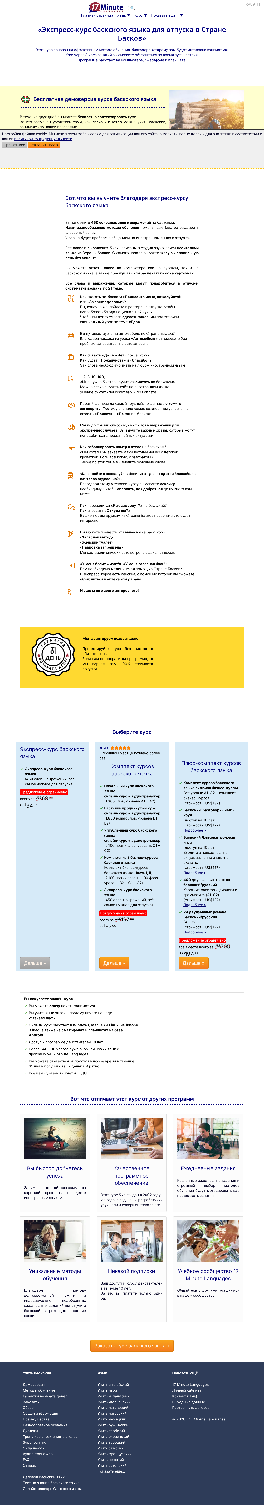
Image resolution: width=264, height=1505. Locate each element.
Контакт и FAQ (184, 1396)
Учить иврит (108, 1390)
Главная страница (97, 15)
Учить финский (110, 1448)
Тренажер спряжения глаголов (50, 1436)
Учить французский (115, 1454)
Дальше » (35, 963)
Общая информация (40, 1413)
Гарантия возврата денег (45, 1396)
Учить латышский (113, 1407)
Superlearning (34, 1442)
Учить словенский (113, 1436)
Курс (139, 15)
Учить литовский (112, 1413)
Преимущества (36, 1419)
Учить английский (113, 1384)
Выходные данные (188, 1402)
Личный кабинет (186, 1390)
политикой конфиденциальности (43, 139)
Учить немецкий (112, 1419)
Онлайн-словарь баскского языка (52, 1488)
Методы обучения (39, 1390)
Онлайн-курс (34, 1448)
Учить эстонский (112, 1465)
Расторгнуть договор (190, 1407)
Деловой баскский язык (44, 1477)
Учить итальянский (114, 1402)
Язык (121, 15)
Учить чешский (111, 1459)
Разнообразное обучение (45, 1425)
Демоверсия (34, 1384)
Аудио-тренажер (38, 1454)
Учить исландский (113, 1396)
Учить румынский (113, 1425)
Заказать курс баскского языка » (132, 1346)
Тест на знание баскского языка (51, 1483)
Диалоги (30, 1431)
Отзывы (30, 1465)
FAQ (26, 1459)
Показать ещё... (165, 15)
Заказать (31, 1402)
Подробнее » (194, 830)
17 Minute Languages (190, 1384)
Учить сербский (111, 1431)
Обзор (28, 1407)
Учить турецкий (111, 1442)
